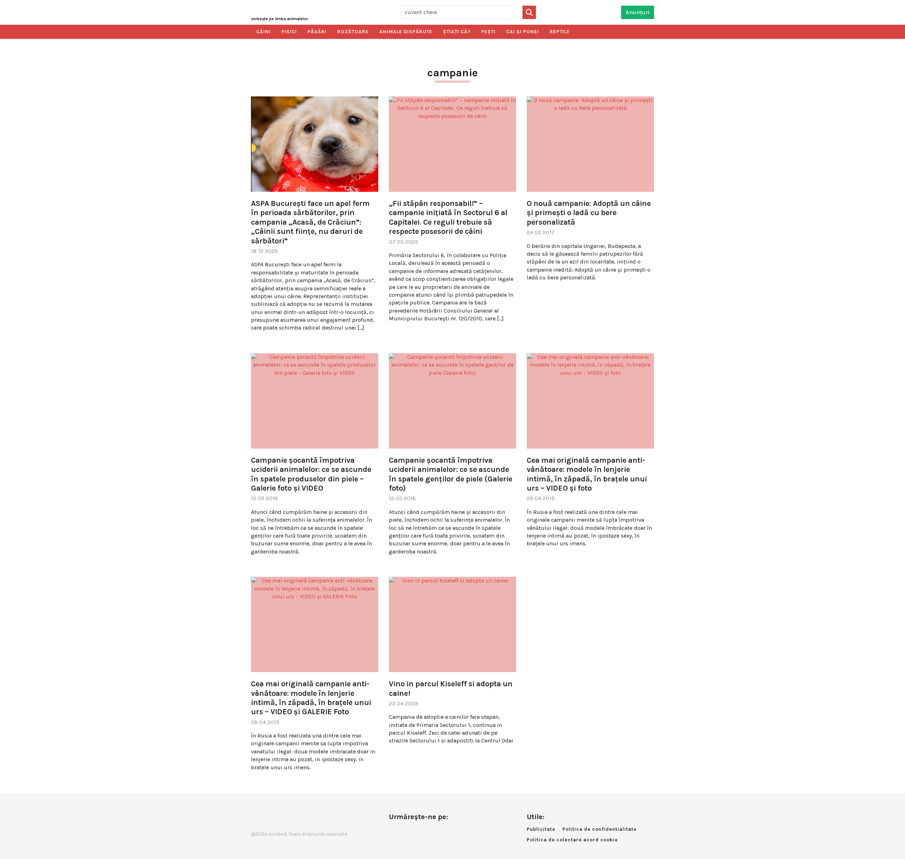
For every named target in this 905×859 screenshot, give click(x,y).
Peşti (488, 32)
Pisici (289, 32)
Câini (263, 32)
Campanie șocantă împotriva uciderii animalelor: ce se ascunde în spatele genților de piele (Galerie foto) (450, 474)
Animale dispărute (405, 32)
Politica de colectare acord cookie (572, 840)
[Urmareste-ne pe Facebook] (394, 832)
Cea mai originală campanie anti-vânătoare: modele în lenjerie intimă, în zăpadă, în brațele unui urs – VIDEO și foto (587, 474)
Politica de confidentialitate (599, 829)
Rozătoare (353, 32)
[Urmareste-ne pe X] (406, 832)
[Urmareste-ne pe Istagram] (417, 832)
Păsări (317, 32)
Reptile (560, 32)
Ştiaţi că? (457, 32)
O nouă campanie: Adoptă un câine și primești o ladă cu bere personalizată (589, 213)
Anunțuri (637, 12)
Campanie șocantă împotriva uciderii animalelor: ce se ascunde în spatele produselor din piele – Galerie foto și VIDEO (311, 474)
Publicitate (541, 829)
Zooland (279, 18)
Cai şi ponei (522, 32)
